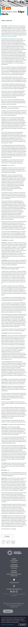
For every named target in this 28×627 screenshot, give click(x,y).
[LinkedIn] (13, 542)
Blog (8, 8)
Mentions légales (16, 593)
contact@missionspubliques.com (14, 589)
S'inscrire (7, 611)
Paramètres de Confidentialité (7, 624)
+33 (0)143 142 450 (14, 582)
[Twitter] (8, 542)
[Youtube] (17, 591)
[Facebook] (3, 542)
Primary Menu (25, 3)
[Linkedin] (14, 591)
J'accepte (22, 624)
